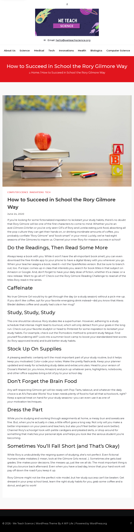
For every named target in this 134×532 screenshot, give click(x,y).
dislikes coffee (25, 304)
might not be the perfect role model (47, 477)
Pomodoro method (71, 332)
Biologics (96, 50)
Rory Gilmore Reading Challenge (84, 275)
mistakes (31, 458)
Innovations (66, 50)
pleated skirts (85, 430)
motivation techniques (27, 401)
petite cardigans (61, 430)
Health (82, 50)
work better (110, 426)
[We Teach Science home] (67, 22)
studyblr (47, 328)
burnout (57, 325)
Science (25, 50)
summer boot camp (65, 336)
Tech (51, 50)
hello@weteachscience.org (73, 40)
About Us (9, 50)
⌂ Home (34, 72)
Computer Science (118, 50)
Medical (39, 50)
